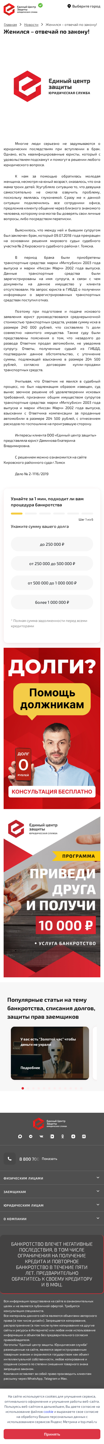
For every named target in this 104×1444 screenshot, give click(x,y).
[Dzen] (73, 1136)
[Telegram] (31, 1136)
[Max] (20, 1136)
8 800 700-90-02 (36, 1158)
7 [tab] (54, 1088)
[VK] (41, 1136)
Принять (52, 1434)
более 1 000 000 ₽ (52, 602)
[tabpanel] (50, 1053)
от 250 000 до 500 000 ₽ (52, 563)
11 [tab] (76, 1088)
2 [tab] (28, 1088)
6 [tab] (49, 1088)
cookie (48, 1411)
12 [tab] (81, 1088)
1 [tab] (23, 1088)
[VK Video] (52, 1136)
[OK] (63, 1136)
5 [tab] (44, 1088)
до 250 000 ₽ (52, 544)
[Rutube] (84, 1136)
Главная (10, 24)
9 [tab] (65, 1088)
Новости (31, 24)
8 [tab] (60, 1088)
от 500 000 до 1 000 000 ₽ (52, 582)
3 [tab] (33, 1088)
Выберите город (86, 6)
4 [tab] (38, 1088)
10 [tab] (70, 1088)
